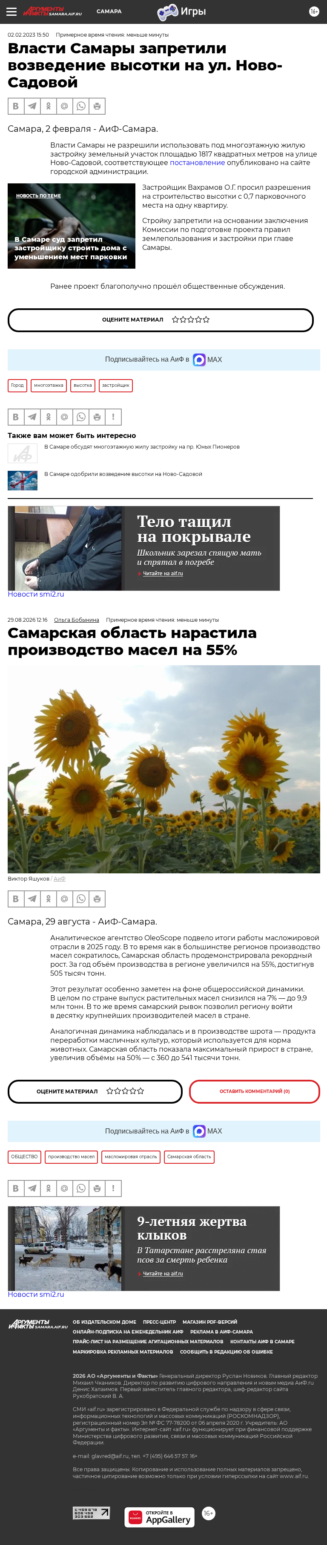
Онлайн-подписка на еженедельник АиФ (128, 1332)
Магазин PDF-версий (210, 1322)
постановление (197, 163)
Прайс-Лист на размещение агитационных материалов (148, 1342)
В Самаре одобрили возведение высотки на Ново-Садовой (123, 474)
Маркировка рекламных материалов (123, 1352)
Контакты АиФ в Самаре (262, 1342)
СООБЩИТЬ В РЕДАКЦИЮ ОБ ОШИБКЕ (226, 1352)
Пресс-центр (159, 1322)
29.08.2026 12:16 (27, 620)
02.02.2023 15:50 (28, 35)
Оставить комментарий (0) (255, 1091)
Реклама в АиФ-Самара (221, 1332)
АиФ (60, 878)
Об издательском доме (104, 1322)
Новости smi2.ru (36, 594)
